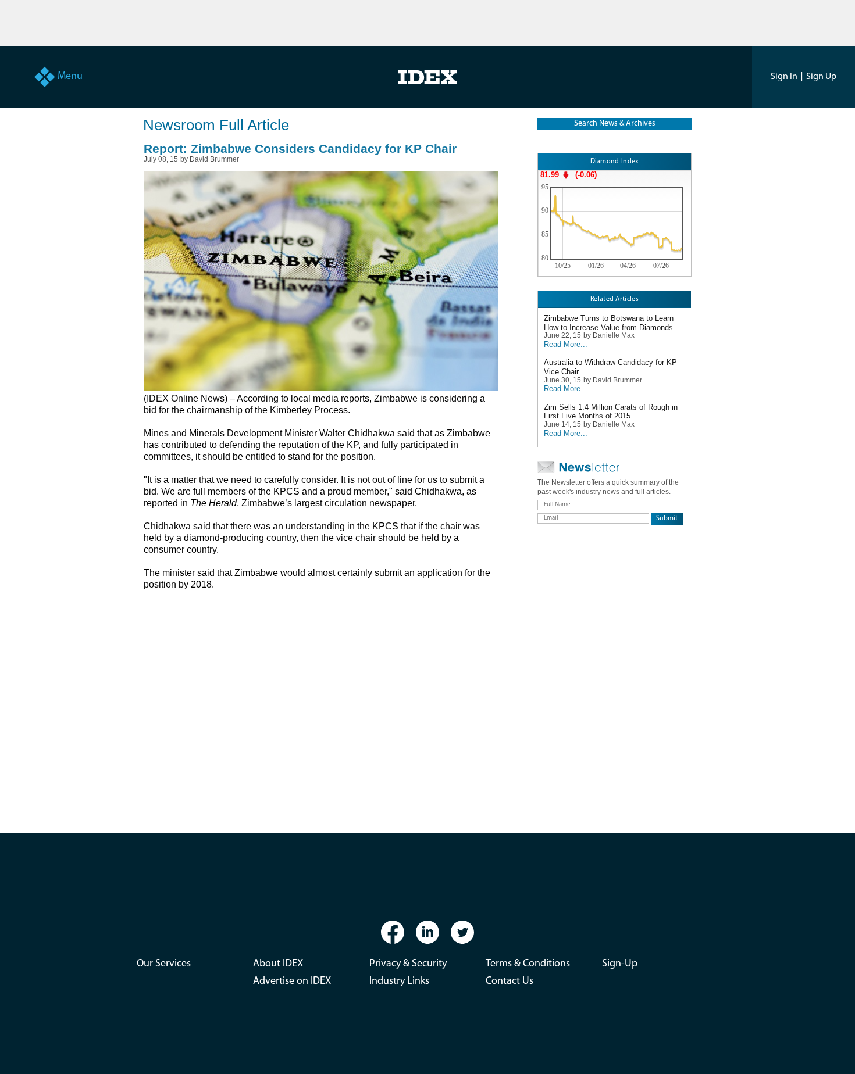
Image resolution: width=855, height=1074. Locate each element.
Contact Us (509, 981)
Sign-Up (619, 964)
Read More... (565, 344)
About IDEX (278, 964)
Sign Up (821, 76)
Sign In (784, 76)
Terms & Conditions (528, 964)
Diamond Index (614, 161)
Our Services (164, 964)
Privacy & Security (408, 964)
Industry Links (399, 981)
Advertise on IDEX (292, 981)
